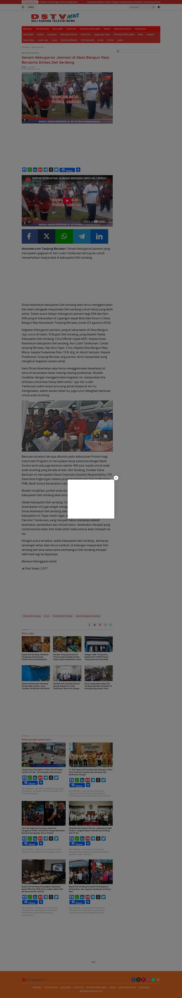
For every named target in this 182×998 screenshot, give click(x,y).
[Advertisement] (91, 499)
